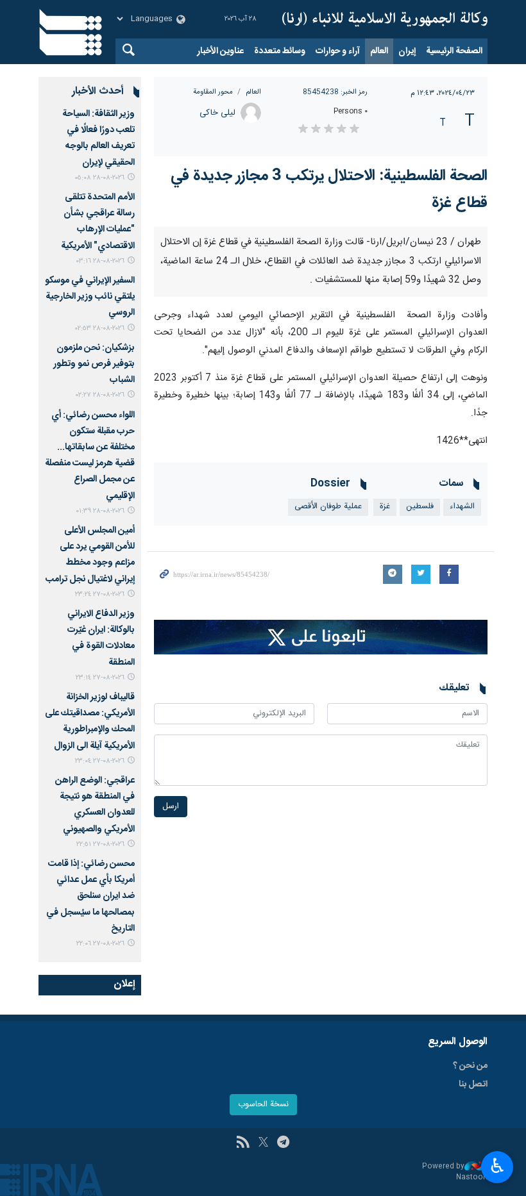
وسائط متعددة (279, 51)
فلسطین (420, 756)
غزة (385, 756)
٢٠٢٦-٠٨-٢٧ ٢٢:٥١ (100, 844)
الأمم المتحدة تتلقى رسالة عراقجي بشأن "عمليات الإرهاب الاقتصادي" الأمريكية (98, 222)
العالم (379, 51)
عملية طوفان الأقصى (328, 756)
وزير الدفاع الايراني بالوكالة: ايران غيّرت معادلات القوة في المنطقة (101, 638)
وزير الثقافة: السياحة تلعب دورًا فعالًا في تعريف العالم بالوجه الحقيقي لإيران (98, 138)
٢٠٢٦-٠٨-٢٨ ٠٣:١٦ (100, 261)
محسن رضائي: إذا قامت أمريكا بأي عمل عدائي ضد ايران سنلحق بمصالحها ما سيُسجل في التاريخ (90, 896)
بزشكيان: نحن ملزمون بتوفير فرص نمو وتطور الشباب (94, 364)
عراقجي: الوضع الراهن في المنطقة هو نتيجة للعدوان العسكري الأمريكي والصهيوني (95, 805)
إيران (407, 51)
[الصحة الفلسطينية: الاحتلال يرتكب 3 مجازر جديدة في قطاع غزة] (321, 352)
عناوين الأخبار (220, 51)
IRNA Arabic (385, 19)
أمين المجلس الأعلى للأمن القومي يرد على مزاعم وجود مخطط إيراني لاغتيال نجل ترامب (90, 555)
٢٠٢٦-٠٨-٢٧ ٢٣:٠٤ (99, 761)
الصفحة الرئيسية (454, 51)
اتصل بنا (473, 1179)
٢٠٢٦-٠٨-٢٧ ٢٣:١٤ (100, 678)
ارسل (170, 1056)
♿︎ (497, 1165)
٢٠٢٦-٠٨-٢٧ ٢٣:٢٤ (99, 594)
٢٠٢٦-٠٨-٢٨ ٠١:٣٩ (100, 511)
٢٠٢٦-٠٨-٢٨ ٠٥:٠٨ (99, 178)
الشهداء (462, 756)
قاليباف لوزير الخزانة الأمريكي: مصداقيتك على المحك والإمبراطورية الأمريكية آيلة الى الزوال (90, 722)
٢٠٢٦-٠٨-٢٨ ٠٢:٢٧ (100, 395)
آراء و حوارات (338, 51)
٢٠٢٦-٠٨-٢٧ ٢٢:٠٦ (100, 944)
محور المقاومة (213, 92)
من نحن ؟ (470, 1160)
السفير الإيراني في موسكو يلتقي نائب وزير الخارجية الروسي (90, 296)
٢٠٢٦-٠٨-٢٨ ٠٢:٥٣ (99, 328)
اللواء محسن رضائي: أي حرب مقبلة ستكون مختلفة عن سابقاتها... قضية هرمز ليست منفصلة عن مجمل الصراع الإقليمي (90, 456)
